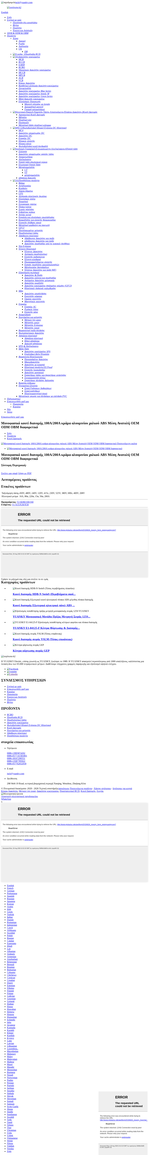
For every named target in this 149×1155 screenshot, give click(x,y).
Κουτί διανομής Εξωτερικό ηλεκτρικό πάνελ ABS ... (44, 605)
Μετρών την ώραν (27, 791)
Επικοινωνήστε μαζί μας (12, 417)
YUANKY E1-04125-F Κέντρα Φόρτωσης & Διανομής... (46, 628)
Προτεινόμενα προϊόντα (81, 788)
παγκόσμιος (63, 788)
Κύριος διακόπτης (9, 791)
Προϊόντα (11, 436)
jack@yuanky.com (23, 2)
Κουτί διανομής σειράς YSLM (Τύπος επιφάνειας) (42, 639)
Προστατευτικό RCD (70, 791)
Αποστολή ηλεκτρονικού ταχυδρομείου (19, 796)
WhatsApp (6, 799)
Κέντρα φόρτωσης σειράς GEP (31, 650)
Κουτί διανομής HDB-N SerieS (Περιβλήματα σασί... (44, 594)
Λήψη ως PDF (25, 473)
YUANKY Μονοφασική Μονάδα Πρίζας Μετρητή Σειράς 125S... (51, 616)
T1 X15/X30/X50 (20, 504)
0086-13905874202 (16, 753)
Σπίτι (9, 433)
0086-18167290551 (16, 758)
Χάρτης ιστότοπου (102, 788)
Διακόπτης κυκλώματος (48, 791)
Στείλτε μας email (9, 473)
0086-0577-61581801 (17, 756)
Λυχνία (99, 791)
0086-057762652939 (16, 763)
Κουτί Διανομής (14, 438)
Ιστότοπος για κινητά (122, 788)
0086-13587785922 (16, 761)
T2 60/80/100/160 (25, 502)
